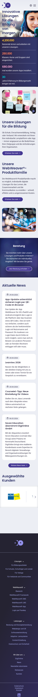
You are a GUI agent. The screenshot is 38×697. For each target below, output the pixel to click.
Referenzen (19, 670)
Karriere (19, 674)
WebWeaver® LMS (19, 603)
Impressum (19, 688)
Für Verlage (19, 573)
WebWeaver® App (19, 607)
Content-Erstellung (19, 640)
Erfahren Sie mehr (11, 153)
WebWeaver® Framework (19, 595)
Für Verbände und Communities (19, 577)
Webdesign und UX (19, 629)
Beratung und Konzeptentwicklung (19, 625)
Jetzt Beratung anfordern (18, 269)
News (19, 662)
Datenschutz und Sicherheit (19, 644)
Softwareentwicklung (19, 633)
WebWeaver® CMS (19, 599)
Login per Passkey (19, 610)
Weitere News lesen (18, 465)
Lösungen (18, 561)
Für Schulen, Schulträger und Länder (19, 569)
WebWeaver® (18, 587)
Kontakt (19, 690)
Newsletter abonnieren (19, 666)
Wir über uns (18, 655)
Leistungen (18, 621)
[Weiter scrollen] (35, 497)
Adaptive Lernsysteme (19, 636)
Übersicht (19, 591)
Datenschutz (19, 686)
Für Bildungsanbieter (19, 565)
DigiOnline (19, 659)
